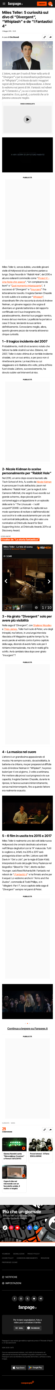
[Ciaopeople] (27, 1383)
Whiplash (38, 296)
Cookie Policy (7, 1258)
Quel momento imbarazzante (26, 285)
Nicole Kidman (44, 481)
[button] (50, 37)
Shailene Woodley (42, 625)
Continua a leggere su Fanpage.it (27, 1028)
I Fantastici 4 (20, 874)
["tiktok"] (5, 1227)
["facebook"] (29, 1227)
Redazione (45, 1258)
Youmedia (6, 1254)
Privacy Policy (34, 1254)
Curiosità (5, 1123)
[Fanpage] (28, 1307)
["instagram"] (11, 1227)
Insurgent (36, 289)
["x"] (23, 1227)
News (13, 1123)
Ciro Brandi (14, 37)
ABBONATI (42, 4)
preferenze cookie (9, 1262)
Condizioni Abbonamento (27, 1258)
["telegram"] (35, 1227)
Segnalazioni (18, 1254)
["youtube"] (17, 1227)
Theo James (10, 629)
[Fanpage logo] (15, 3)
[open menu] (3, 4)
